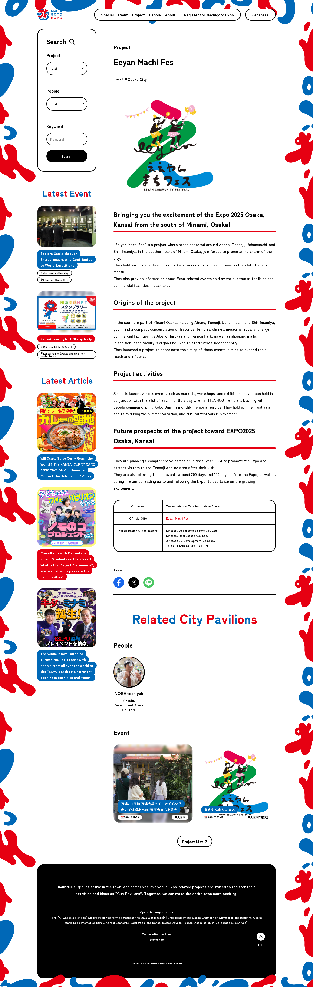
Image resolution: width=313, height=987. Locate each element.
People (155, 14)
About (170, 14)
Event (123, 14)
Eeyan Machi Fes (177, 518)
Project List (192, 841)
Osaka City (137, 79)
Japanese (260, 14)
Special (107, 14)
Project (138, 14)
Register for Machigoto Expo (209, 14)
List (54, 68)
